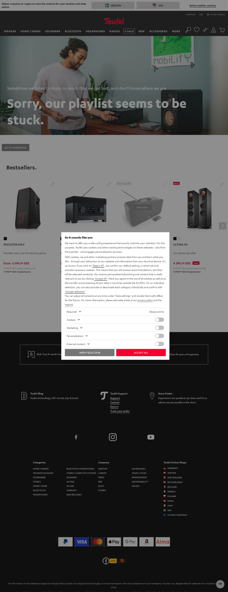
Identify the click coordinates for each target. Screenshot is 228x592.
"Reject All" (98, 265)
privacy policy (145, 300)
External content (76, 344)
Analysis (71, 319)
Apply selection (89, 352)
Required (72, 311)
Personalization (75, 335)
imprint (69, 304)
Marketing (72, 327)
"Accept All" (100, 278)
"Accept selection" (75, 291)
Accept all (141, 352)
